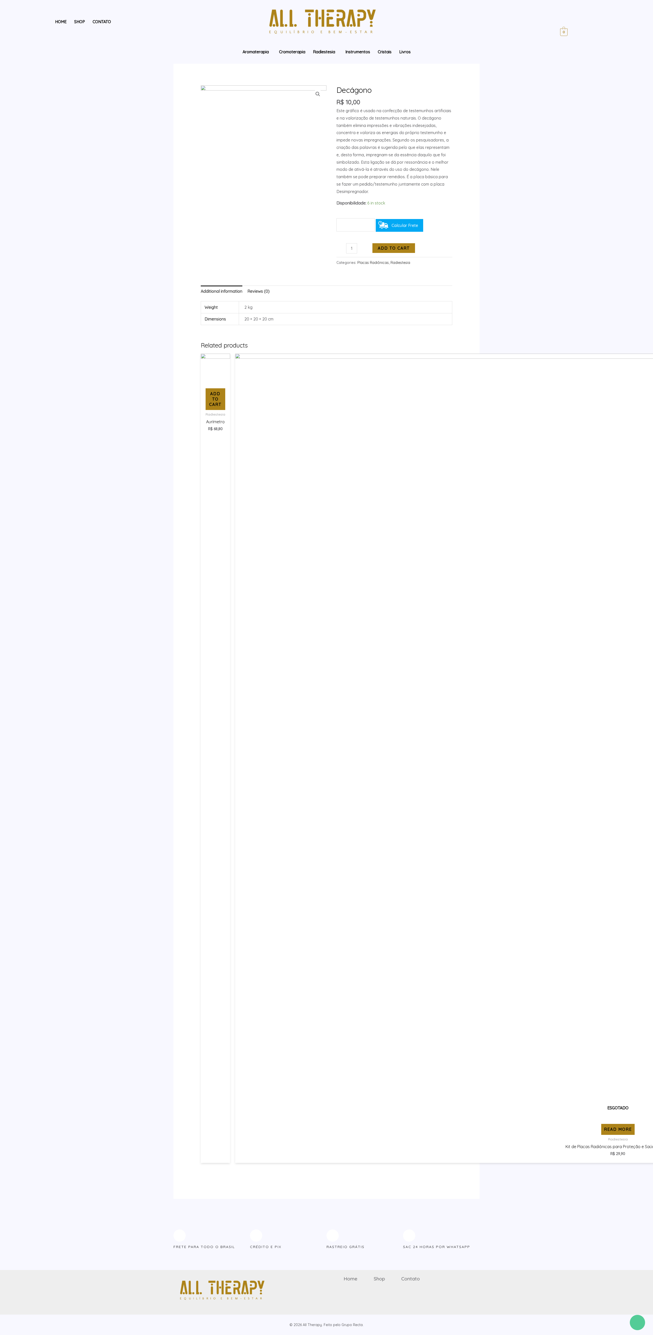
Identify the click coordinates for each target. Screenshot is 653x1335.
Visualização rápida (215, 379)
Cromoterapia (292, 51)
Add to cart (394, 248)
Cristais (385, 51)
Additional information (221, 291)
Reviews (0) (258, 291)
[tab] (221, 291)
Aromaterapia (256, 51)
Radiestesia (324, 51)
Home (61, 21)
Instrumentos (357, 51)
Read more (618, 1129)
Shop (79, 21)
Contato (102, 21)
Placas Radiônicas (373, 262)
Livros (405, 51)
